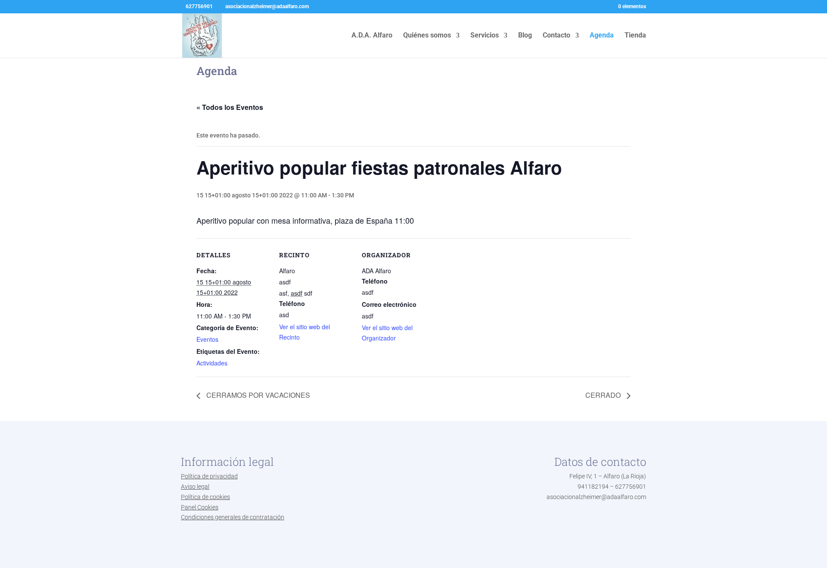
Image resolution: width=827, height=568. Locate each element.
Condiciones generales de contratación (232, 517)
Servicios (484, 35)
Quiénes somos (427, 35)
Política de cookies (205, 496)
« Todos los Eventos (229, 107)
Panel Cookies (199, 507)
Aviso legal (195, 486)
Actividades (211, 363)
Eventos (207, 339)
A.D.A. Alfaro (371, 35)
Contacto (556, 35)
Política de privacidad (209, 476)
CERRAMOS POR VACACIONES (257, 395)
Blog (525, 35)
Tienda (635, 35)
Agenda (602, 35)
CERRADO (603, 395)
